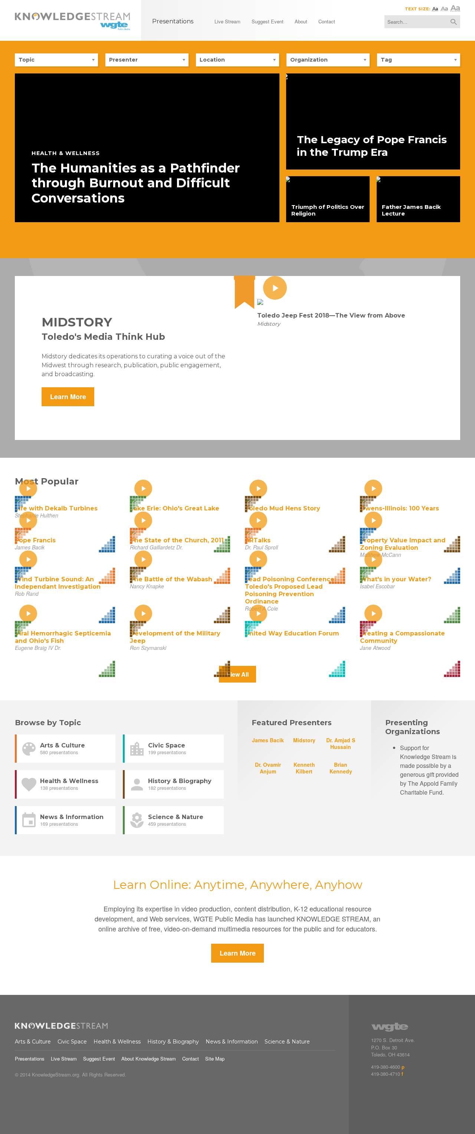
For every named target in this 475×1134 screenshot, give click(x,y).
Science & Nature (287, 1041)
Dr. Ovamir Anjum (268, 768)
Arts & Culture (33, 1041)
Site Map (215, 1058)
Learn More (68, 396)
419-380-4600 (385, 1066)
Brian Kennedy (341, 768)
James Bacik (268, 740)
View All (237, 674)
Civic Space (72, 1041)
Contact (190, 1058)
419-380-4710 (385, 1073)
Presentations (30, 1058)
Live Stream (64, 1058)
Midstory (304, 740)
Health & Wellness (117, 1041)
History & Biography (173, 1041)
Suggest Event (99, 1058)
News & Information (232, 1041)
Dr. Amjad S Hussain (340, 743)
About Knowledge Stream (148, 1058)
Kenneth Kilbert (304, 768)
